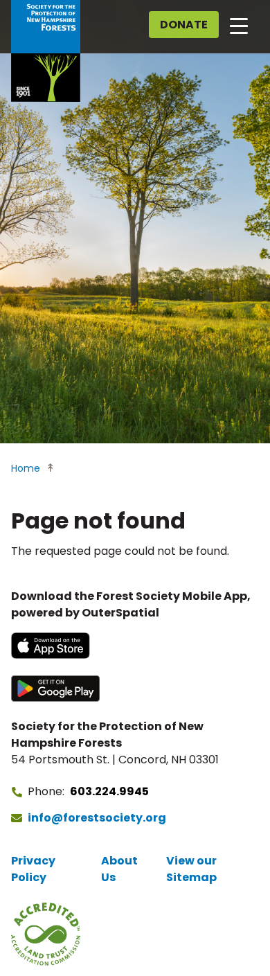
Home (25, 468)
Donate (184, 25)
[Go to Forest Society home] (45, 51)
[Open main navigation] (239, 25)
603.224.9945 (109, 791)
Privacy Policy (33, 869)
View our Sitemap (191, 869)
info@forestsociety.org (97, 818)
